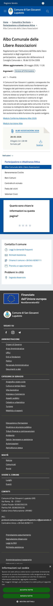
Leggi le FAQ (11, 543)
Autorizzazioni (12, 443)
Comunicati (11, 464)
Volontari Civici (11, 194)
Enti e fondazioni (13, 356)
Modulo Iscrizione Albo (13, 123)
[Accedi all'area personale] (43, 3)
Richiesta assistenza (15, 547)
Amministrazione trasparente (19, 559)
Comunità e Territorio (21, 22)
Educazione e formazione (17, 422)
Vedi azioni (6, 155)
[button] (26, 601)
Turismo (9, 406)
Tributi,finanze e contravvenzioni (20, 431)
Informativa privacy (14, 563)
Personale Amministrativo (17, 365)
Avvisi (8, 468)
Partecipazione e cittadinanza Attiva (19, 25)
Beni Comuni (10, 177)
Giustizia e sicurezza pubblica (18, 427)
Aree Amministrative (15, 348)
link (3, 584)
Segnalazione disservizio (16, 538)
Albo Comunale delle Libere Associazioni (22, 167)
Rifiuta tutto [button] (26, 596)
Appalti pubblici (12, 398)
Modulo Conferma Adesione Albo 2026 (20, 118)
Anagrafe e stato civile (15, 381)
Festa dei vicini (11, 188)
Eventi (9, 484)
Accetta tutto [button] (26, 590)
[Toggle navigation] (5, 11)
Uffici (8, 352)
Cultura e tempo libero (15, 385)
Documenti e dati (13, 369)
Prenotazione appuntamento (18, 534)
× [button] (50, 567)
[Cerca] (47, 11)
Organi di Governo (14, 344)
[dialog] (26, 585)
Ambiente (10, 435)
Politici (9, 360)
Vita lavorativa (12, 389)
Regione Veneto (10, 3)
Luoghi (9, 480)
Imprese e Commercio (15, 394)
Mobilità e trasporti (14, 410)
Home (5, 22)
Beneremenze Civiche (14, 172)
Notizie (9, 460)
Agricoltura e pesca (14, 447)
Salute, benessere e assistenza (19, 439)
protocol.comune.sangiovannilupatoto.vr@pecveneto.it (26, 519)
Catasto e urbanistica (15, 402)
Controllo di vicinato (13, 183)
